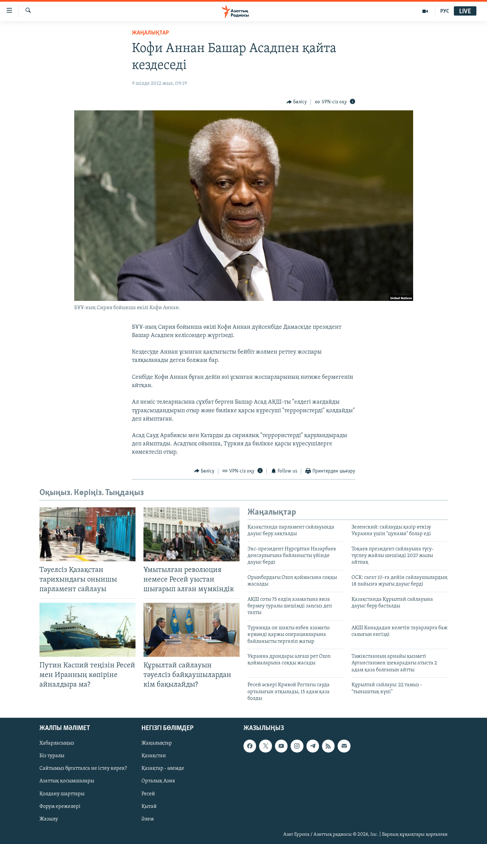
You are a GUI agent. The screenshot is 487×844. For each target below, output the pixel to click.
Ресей (148, 794)
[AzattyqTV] (425, 11)
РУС (444, 11)
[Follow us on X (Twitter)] (265, 746)
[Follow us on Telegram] (312, 746)
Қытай (149, 806)
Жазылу (48, 819)
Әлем (147, 819)
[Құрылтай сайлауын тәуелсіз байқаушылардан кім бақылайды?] (191, 630)
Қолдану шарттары (61, 794)
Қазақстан (153, 756)
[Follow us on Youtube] (281, 746)
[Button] (297, 102)
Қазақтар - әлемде (162, 768)
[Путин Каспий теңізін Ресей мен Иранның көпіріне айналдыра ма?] (87, 630)
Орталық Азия (158, 781)
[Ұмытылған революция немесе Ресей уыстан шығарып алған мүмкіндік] (191, 534)
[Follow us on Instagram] (297, 746)
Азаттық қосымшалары (66, 781)
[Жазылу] (344, 746)
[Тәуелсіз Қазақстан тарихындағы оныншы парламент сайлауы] (87, 534)
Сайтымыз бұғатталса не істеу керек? (83, 768)
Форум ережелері (60, 806)
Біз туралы (51, 756)
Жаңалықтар (156, 743)
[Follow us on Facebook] (250, 746)
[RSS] (328, 746)
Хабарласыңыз (56, 743)
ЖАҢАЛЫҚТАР (150, 33)
